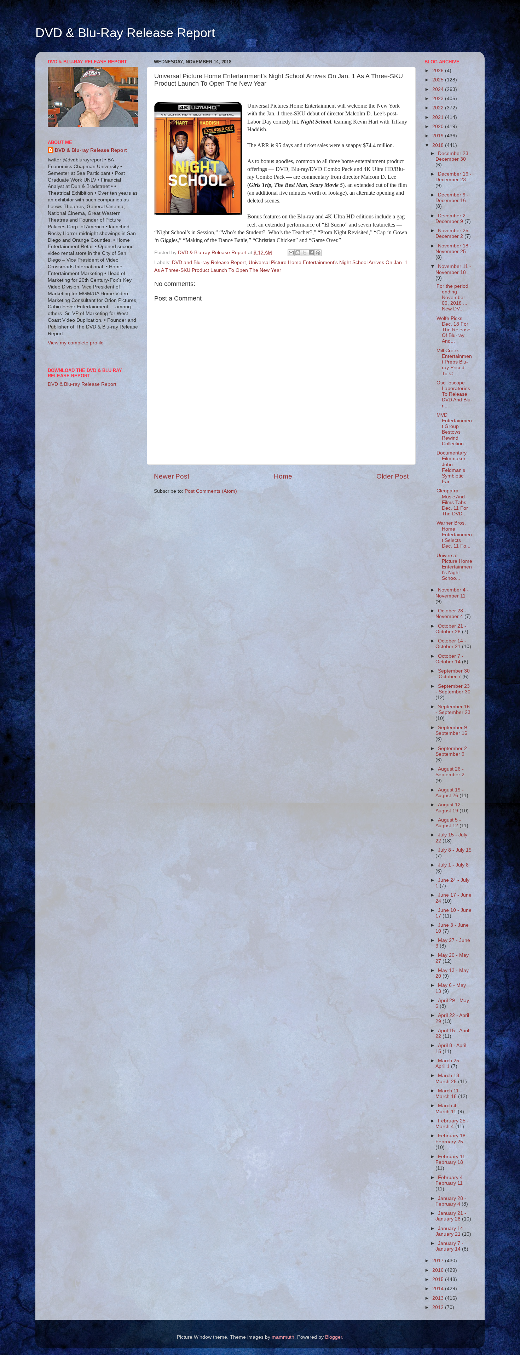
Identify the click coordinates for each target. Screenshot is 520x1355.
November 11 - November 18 (453, 269)
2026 (438, 70)
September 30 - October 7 (452, 673)
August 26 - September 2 (449, 771)
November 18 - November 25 (453, 248)
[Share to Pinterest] (318, 252)
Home (283, 476)
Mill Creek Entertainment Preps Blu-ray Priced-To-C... (454, 362)
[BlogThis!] (297, 252)
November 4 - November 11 (452, 592)
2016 (438, 1270)
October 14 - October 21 (450, 643)
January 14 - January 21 (450, 1231)
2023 (438, 98)
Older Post (392, 476)
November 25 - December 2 (453, 233)
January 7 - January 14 (449, 1246)
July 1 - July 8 (453, 865)
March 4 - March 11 (447, 1108)
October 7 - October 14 (449, 658)
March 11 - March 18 (448, 1093)
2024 (438, 89)
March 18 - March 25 (448, 1078)
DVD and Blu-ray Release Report (209, 262)
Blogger (333, 1337)
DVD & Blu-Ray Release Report (125, 32)
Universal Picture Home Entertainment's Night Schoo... (454, 567)
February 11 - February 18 (451, 1159)
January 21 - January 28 (450, 1216)
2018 (438, 145)
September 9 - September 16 (452, 730)
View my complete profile (76, 342)
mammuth (283, 1337)
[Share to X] (304, 252)
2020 (438, 126)
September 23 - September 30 (452, 689)
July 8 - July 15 (455, 850)
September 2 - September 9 (452, 751)
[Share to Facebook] (311, 252)
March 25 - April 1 (448, 1063)
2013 (438, 1298)
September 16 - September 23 (452, 709)
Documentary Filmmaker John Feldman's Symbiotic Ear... (452, 467)
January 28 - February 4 (450, 1201)
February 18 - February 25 (452, 1138)
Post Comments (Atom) (211, 491)
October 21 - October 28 (450, 628)
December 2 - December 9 (452, 218)
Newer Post (171, 476)
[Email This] (291, 252)
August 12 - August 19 (449, 807)
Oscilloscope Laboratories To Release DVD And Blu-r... (454, 394)
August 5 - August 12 (448, 822)
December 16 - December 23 (453, 176)
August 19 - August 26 (449, 792)
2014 (438, 1288)
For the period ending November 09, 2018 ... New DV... (452, 298)
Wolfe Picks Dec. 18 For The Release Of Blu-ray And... (453, 330)
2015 (438, 1279)
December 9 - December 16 (452, 197)
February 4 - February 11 (450, 1180)
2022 (438, 107)
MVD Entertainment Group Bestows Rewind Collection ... (454, 429)
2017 (438, 1260)
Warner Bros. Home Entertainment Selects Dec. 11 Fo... (454, 534)
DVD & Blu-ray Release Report (91, 150)
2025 (438, 79)
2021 (438, 117)
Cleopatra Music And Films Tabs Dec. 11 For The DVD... (452, 502)
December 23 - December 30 (453, 156)
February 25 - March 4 (452, 1123)
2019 (438, 135)
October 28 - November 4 (450, 613)
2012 (438, 1307)
